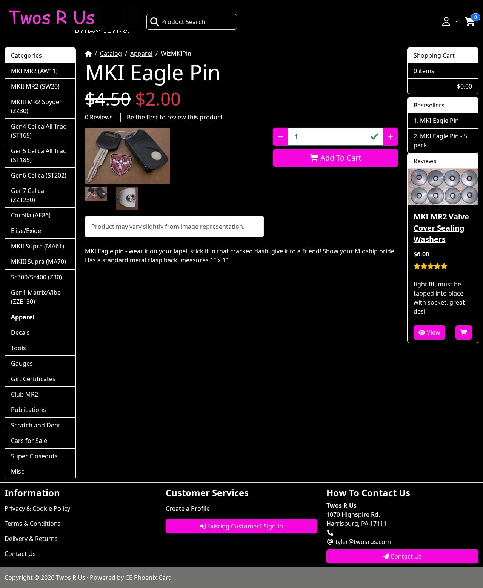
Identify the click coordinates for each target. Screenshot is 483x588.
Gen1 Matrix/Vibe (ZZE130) (36, 297)
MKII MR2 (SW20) (35, 86)
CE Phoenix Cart (148, 577)
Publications (28, 410)
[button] (449, 21)
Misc (17, 471)
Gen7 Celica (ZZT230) (27, 195)
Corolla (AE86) (31, 215)
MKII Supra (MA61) (37, 246)
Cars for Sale (29, 440)
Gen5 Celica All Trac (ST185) (38, 155)
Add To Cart (339, 158)
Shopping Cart (434, 55)
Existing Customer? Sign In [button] (244, 526)
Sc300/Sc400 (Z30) (36, 277)
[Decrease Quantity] (280, 137)
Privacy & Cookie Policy (37, 508)
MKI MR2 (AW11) (34, 71)
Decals (20, 332)
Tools (18, 348)
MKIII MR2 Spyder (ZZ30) (36, 106)
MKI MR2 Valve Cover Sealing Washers (441, 227)
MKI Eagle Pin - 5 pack (440, 140)
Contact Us (20, 554)
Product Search (183, 22)
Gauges (22, 363)
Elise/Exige (26, 231)
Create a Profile (188, 508)
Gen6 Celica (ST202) (38, 175)
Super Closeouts (34, 456)
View (432, 332)
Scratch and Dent (35, 425)
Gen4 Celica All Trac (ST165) (38, 130)
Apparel (141, 53)
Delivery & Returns (31, 538)
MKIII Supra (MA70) (38, 261)
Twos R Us (70, 577)
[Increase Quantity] (390, 137)
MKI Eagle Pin (439, 120)
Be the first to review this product (175, 117)
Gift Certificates (33, 379)
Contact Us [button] (405, 556)
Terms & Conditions (33, 523)
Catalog (111, 53)
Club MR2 (24, 394)
